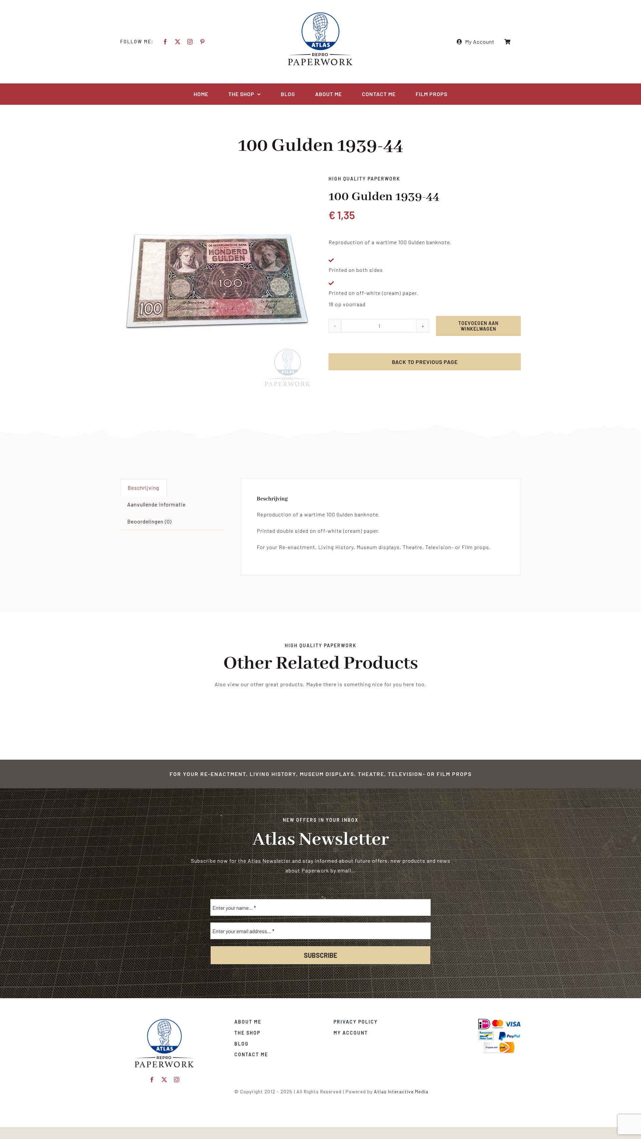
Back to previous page (425, 362)
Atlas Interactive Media (401, 1091)
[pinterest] (202, 41)
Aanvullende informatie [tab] (156, 504)
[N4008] (216, 282)
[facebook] (165, 41)
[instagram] (190, 41)
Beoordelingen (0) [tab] (149, 521)
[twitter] (178, 41)
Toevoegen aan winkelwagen (478, 326)
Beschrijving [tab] (143, 487)
